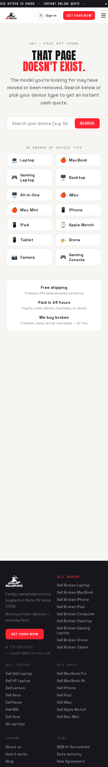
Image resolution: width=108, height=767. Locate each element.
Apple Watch (77, 225)
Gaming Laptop (23, 177)
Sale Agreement (71, 761)
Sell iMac (64, 702)
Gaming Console (72, 257)
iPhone (71, 210)
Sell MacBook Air (71, 680)
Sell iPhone (66, 688)
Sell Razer (14, 702)
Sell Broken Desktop (74, 621)
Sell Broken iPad (70, 607)
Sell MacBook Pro (72, 673)
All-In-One (25, 195)
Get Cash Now (79, 15)
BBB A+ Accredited (73, 747)
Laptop (22, 160)
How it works (16, 754)
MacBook (73, 160)
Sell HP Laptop (18, 680)
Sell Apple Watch (71, 709)
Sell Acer (13, 716)
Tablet (22, 239)
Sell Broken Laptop (73, 585)
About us (13, 747)
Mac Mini (24, 210)
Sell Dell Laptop (19, 673)
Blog (9, 761)
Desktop (72, 177)
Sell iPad (64, 695)
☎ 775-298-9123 (19, 647)
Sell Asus (13, 695)
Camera (23, 257)
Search (87, 123)
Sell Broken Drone (72, 640)
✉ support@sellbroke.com (28, 653)
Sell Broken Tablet (73, 647)
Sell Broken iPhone (73, 600)
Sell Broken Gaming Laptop (73, 630)
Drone (70, 239)
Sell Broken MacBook (75, 592)
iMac (69, 195)
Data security (69, 754)
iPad (20, 225)
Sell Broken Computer (76, 614)
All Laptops (15, 724)
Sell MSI (12, 709)
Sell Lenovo (15, 688)
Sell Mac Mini (68, 716)
